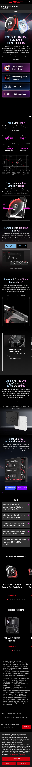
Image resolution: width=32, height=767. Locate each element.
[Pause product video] (30, 116)
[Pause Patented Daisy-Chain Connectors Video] (26, 321)
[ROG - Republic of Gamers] (16, 2)
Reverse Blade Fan (22, 488)
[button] (2, 2)
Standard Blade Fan (10, 488)
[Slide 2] (10, 599)
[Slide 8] (24, 599)
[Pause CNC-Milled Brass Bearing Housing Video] (23, 345)
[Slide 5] (17, 599)
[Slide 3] (12, 599)
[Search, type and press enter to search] (30, 2)
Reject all (8, 763)
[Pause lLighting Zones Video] (28, 218)
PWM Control (22, 246)
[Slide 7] (22, 599)
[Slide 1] (7, 599)
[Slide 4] (14, 599)
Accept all (23, 763)
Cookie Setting (16, 758)
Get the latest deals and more (10, 724)
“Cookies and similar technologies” (17, 754)
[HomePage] (2, 714)
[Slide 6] (19, 599)
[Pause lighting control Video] (28, 264)
